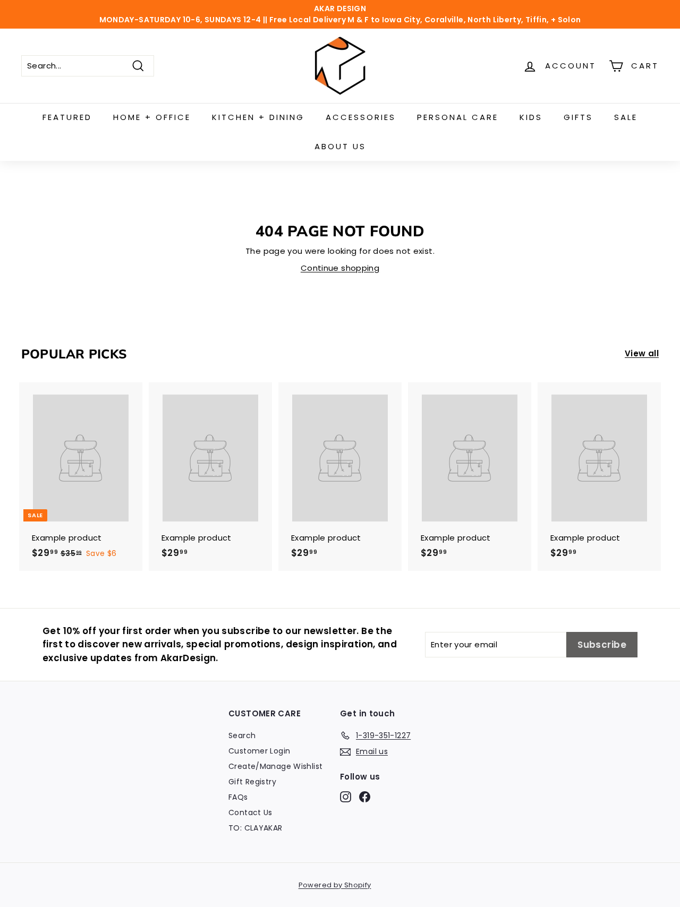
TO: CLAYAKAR (255, 828)
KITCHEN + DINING (258, 117)
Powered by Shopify (335, 885)
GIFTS (578, 117)
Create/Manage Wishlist (275, 766)
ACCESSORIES (361, 117)
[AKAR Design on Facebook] (364, 796)
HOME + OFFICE (152, 117)
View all (642, 353)
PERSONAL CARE (457, 117)
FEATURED (67, 117)
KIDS (531, 117)
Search (242, 735)
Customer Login (259, 751)
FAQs (238, 797)
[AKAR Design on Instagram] (345, 796)
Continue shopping (340, 267)
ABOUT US (340, 146)
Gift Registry (252, 781)
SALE (626, 117)
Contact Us (250, 812)
